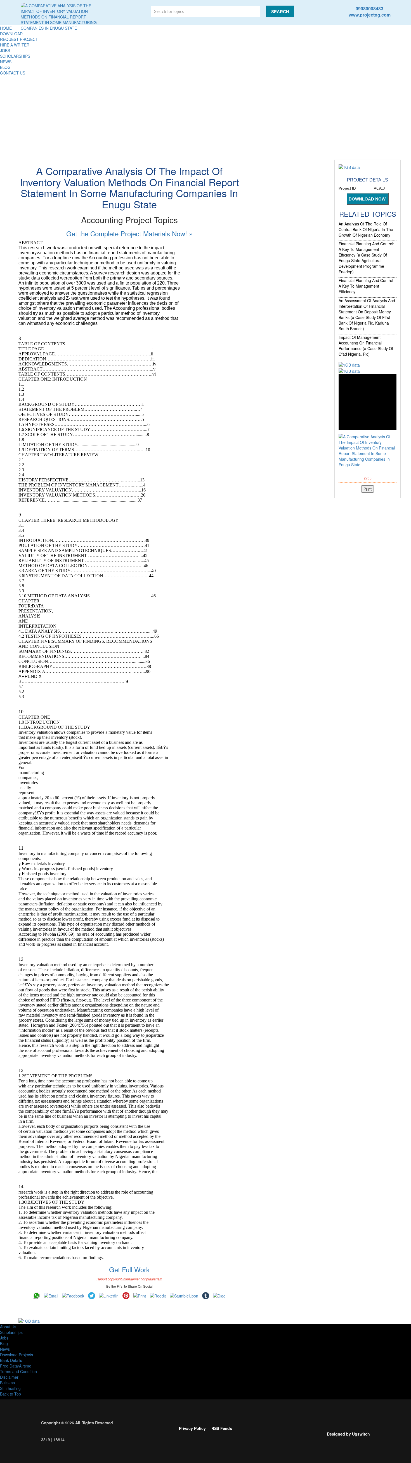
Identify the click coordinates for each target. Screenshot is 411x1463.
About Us (8, 1326)
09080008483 (369, 8)
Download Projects (16, 1354)
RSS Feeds (221, 1428)
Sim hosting (10, 1388)
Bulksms (7, 1382)
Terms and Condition (18, 1371)
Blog (4, 1343)
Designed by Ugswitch (348, 1434)
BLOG (5, 67)
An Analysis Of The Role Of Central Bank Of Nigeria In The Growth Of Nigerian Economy (366, 229)
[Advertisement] (205, 117)
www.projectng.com (370, 14)
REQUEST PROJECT (19, 39)
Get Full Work (129, 1269)
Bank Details (11, 1360)
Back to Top (10, 1394)
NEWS (5, 61)
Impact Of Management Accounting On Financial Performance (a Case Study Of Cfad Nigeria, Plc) (366, 345)
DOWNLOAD (11, 33)
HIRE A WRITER (14, 45)
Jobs (4, 1338)
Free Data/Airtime (15, 1366)
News (5, 1349)
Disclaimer (9, 1377)
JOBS (5, 50)
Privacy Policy (192, 1428)
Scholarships (11, 1332)
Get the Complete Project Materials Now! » (129, 233)
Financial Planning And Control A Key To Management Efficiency (366, 286)
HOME (6, 28)
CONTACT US (12, 73)
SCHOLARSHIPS (15, 56)
